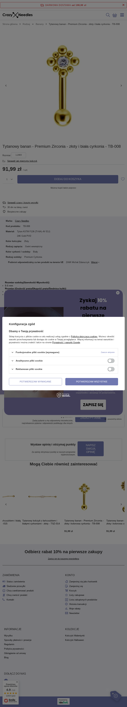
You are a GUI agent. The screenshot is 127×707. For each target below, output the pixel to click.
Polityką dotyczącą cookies (84, 336)
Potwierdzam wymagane (35, 381)
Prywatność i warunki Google (66, 342)
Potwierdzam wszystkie (91, 381)
